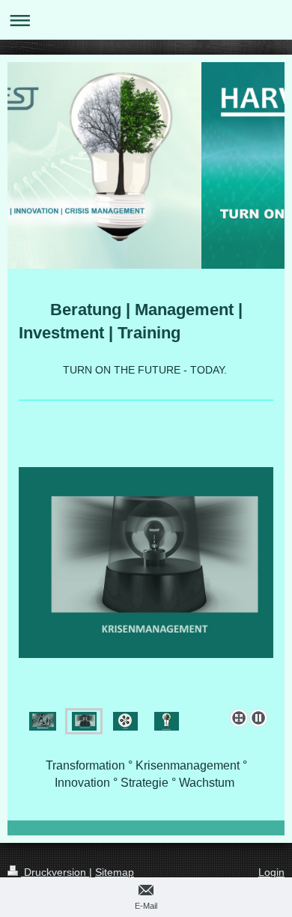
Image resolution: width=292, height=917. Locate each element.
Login (271, 872)
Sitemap (114, 872)
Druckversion (55, 872)
